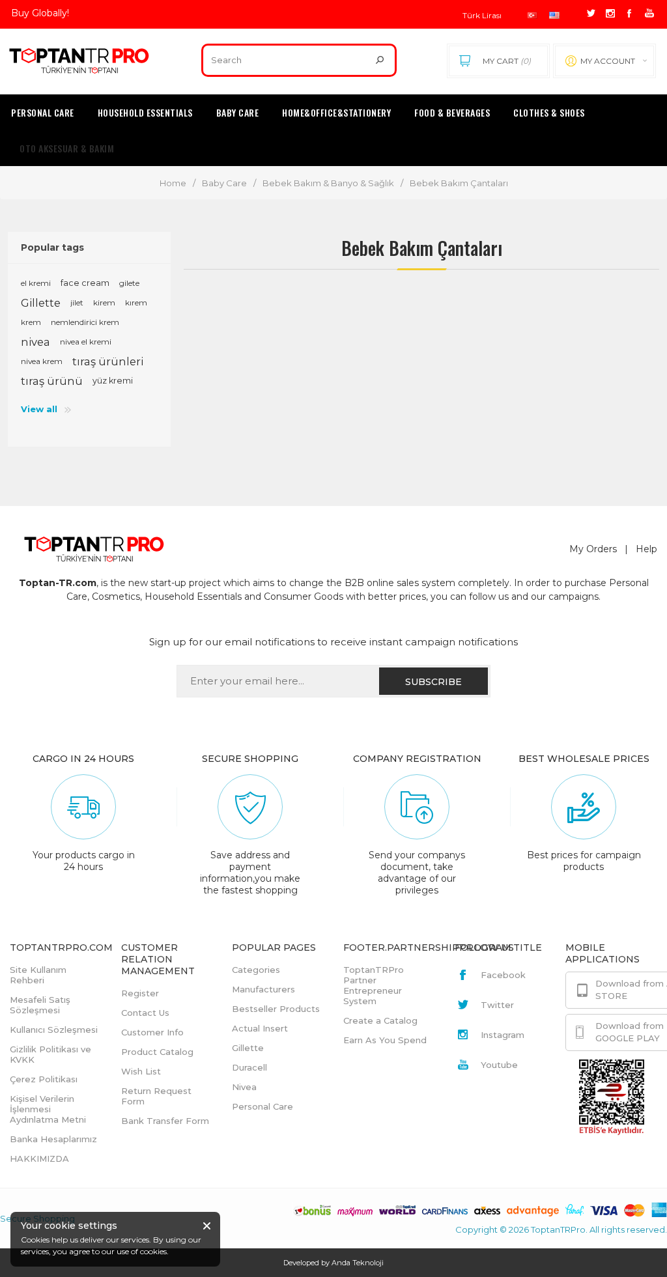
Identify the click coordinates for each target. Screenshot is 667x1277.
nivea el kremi (85, 341)
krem (31, 322)
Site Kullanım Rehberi (38, 974)
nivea (35, 341)
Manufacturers (263, 989)
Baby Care (224, 183)
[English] (554, 15)
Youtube (499, 1064)
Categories (256, 969)
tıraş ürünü (52, 380)
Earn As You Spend (385, 1040)
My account (607, 61)
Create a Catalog (380, 1020)
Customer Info (152, 1032)
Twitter (497, 1005)
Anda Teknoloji (358, 1262)
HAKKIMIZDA (39, 1158)
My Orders (593, 549)
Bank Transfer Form (165, 1121)
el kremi (36, 283)
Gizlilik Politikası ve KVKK (50, 1054)
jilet (76, 302)
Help (646, 549)
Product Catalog (157, 1051)
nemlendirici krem (85, 322)
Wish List (141, 1071)
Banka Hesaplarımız (53, 1139)
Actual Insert (260, 1028)
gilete (129, 283)
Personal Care (262, 1106)
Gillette (41, 302)
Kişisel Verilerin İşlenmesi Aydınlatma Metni (48, 1109)
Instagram (502, 1035)
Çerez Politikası (44, 1079)
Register (140, 993)
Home (173, 183)
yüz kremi (112, 381)
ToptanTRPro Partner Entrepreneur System (373, 985)
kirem (104, 302)
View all (39, 409)
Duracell (249, 1067)
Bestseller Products (276, 1008)
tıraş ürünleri (107, 361)
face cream (85, 283)
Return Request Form (156, 1096)
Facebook (503, 975)
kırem (136, 302)
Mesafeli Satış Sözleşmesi (40, 1004)
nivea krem (42, 361)
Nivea (244, 1087)
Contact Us (145, 1012)
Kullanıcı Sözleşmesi (54, 1029)
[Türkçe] (532, 15)
